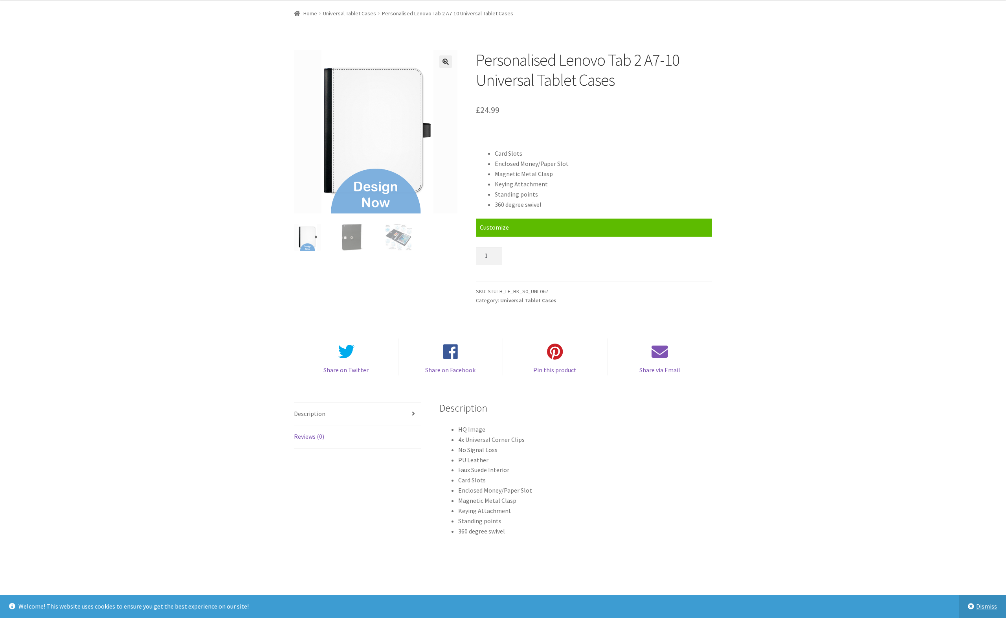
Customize (494, 227)
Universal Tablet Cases (349, 13)
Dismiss (986, 606)
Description (309, 414)
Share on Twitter (346, 370)
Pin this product (554, 370)
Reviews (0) (309, 436)
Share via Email (659, 370)
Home (310, 13)
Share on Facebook (450, 370)
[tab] (357, 414)
